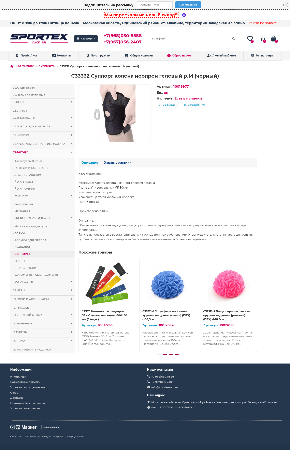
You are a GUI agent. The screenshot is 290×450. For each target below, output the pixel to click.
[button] (159, 354)
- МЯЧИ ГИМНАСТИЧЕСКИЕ (43, 217)
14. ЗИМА (43, 340)
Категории (88, 38)
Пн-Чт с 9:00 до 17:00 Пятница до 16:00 (44, 23)
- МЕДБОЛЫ (21, 210)
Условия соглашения (25, 408)
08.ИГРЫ (43, 290)
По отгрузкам (100, 55)
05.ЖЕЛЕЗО (43, 135)
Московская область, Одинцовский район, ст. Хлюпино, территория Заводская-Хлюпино (164, 23)
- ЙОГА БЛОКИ (23, 181)
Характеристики (118, 162)
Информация (21, 369)
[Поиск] (234, 39)
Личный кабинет (224, 55)
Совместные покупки (25, 381)
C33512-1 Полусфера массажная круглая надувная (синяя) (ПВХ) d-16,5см (166, 315)
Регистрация (265, 55)
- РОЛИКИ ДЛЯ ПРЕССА (30, 240)
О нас (14, 392)
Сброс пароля (182, 55)
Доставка (16, 397)
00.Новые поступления (29, 94)
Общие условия (141, 55)
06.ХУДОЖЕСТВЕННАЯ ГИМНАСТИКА (43, 143)
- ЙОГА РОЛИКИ (24, 188)
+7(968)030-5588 (123, 35)
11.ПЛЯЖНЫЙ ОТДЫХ (43, 314)
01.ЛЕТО (43, 101)
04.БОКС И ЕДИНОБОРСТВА (43, 126)
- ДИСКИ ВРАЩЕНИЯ (27, 174)
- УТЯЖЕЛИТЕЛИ (24, 267)
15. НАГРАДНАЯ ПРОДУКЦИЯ (33, 349)
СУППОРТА (47, 66)
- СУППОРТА (22, 254)
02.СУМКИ (20, 110)
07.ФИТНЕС (26, 66)
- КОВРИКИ (43, 195)
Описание (89, 162)
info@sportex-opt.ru (164, 387)
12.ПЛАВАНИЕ (43, 323)
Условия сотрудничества (27, 387)
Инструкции (18, 376)
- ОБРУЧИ (19, 233)
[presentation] (79, 304)
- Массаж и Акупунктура (30, 226)
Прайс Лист (29, 55)
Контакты (64, 55)
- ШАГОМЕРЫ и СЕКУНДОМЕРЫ (35, 274)
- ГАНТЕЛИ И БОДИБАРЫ (30, 167)
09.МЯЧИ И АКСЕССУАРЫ (43, 299)
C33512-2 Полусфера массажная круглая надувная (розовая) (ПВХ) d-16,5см (226, 315)
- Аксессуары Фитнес (28, 161)
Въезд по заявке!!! (264, 23)
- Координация (23, 204)
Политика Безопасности (27, 403)
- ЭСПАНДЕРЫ (43, 281)
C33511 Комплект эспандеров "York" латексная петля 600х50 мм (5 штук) (104, 315)
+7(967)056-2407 (123, 42)
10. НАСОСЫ (21, 307)
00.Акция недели (24, 87)
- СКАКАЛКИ (21, 247)
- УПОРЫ (19, 260)
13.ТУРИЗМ (43, 332)
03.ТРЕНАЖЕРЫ (43, 117)
